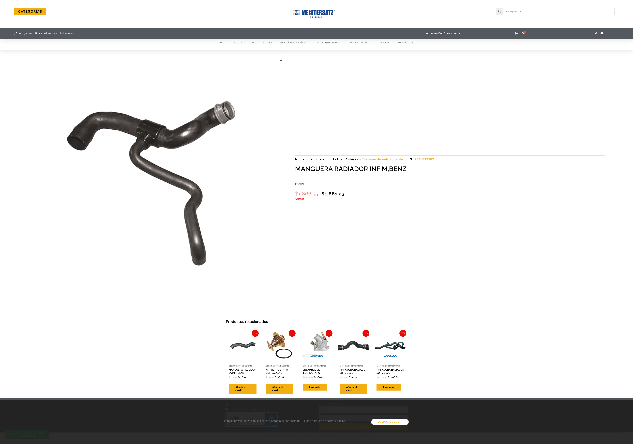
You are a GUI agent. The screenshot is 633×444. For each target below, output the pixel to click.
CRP (253, 42)
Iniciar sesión (434, 33)
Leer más (314, 387)
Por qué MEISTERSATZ (328, 42)
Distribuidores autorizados (294, 42)
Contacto (384, 42)
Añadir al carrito (240, 389)
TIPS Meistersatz (405, 42)
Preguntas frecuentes (359, 42)
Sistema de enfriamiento (382, 159)
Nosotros (267, 42)
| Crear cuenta (451, 33)
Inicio (221, 42)
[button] (281, 60)
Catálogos (237, 42)
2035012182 (424, 159)
